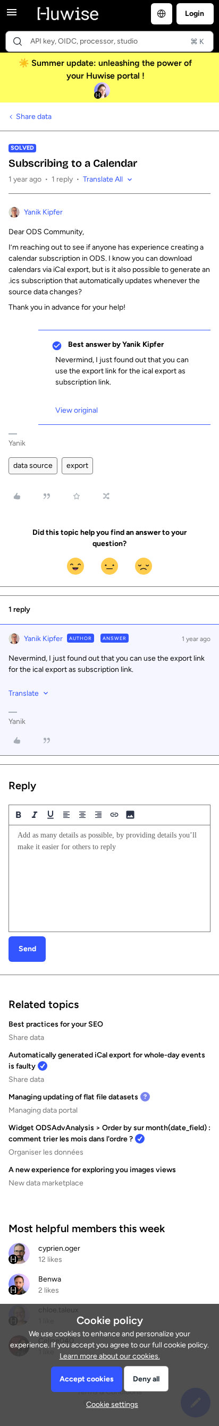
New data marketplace (46, 1183)
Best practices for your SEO (56, 1024)
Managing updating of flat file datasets (73, 1096)
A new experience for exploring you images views (92, 1169)
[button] (11, 16)
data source (33, 465)
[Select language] (161, 13)
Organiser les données (46, 1152)
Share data (34, 116)
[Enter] (17, 41)
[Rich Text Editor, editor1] (109, 878)
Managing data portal (43, 1110)
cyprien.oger (59, 1248)
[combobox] (109, 41)
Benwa (49, 1279)
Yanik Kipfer (43, 212)
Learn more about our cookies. (110, 1356)
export (77, 465)
